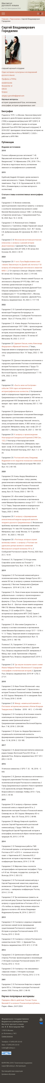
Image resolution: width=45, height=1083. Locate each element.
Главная (5, 19)
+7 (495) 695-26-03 (12, 1045)
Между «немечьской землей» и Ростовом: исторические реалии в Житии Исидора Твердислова (22, 706)
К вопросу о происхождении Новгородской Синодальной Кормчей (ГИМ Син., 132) (21, 438)
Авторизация (21, 1066)
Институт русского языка (10, 4)
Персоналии (15, 19)
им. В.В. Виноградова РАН (11, 8)
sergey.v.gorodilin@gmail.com (13, 96)
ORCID (4, 89)
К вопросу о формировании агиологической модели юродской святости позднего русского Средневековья (20, 519)
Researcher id (7, 86)
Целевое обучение (8, 1074)
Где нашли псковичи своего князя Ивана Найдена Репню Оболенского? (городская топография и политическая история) (22, 668)
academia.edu (7, 83)
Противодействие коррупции (12, 1071)
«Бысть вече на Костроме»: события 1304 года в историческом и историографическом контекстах (19, 388)
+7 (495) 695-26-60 (15, 1042)
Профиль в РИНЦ (9, 79)
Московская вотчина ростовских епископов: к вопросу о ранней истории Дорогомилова (21, 243)
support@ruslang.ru (8, 1066)
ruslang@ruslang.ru (8, 1048)
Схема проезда (7, 1036)
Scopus (4, 92)
